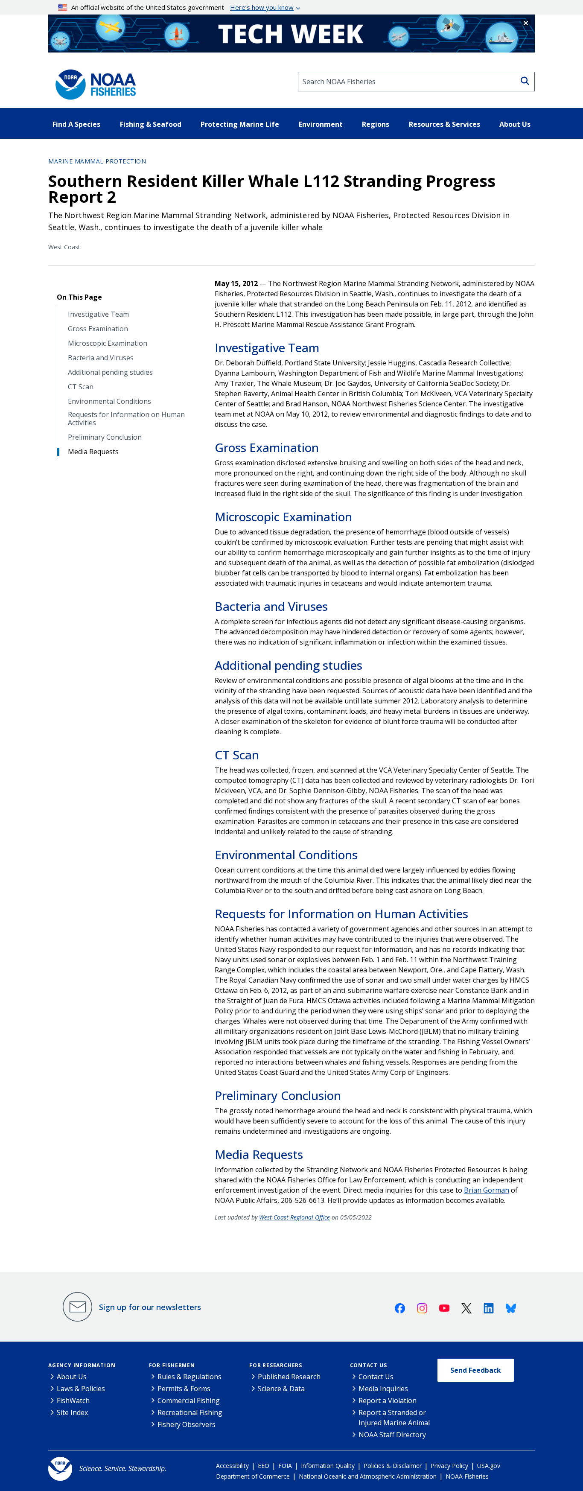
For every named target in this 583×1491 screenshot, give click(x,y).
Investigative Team (98, 314)
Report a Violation (388, 1400)
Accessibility (232, 1466)
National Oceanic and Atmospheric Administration (368, 1476)
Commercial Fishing (188, 1400)
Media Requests (93, 452)
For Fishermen (172, 1365)
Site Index (72, 1412)
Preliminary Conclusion (105, 437)
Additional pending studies (110, 372)
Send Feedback (475, 1370)
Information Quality (328, 1466)
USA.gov (488, 1466)
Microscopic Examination (107, 343)
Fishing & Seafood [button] (150, 124)
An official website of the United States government (182, 7)
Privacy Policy (449, 1466)
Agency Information (81, 1365)
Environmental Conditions (109, 401)
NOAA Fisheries (467, 1476)
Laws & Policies (81, 1388)
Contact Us (368, 1365)
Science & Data (281, 1388)
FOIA (285, 1466)
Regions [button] (375, 124)
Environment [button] (321, 124)
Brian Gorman (486, 1190)
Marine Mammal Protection (97, 161)
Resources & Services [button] (444, 124)
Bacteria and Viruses (101, 358)
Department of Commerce (253, 1476)
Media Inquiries (383, 1388)
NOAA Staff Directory (392, 1434)
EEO (263, 1466)
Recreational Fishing (189, 1412)
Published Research (289, 1376)
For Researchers (275, 1365)
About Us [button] (515, 124)
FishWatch (73, 1400)
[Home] (93, 81)
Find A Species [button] (76, 124)
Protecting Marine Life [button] (240, 124)
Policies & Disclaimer (393, 1466)
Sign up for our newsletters (150, 1307)
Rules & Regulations (189, 1376)
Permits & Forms (183, 1388)
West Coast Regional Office (294, 1217)
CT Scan (80, 387)
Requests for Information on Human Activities (126, 419)
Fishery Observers (186, 1424)
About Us (72, 1376)
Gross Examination (98, 329)
